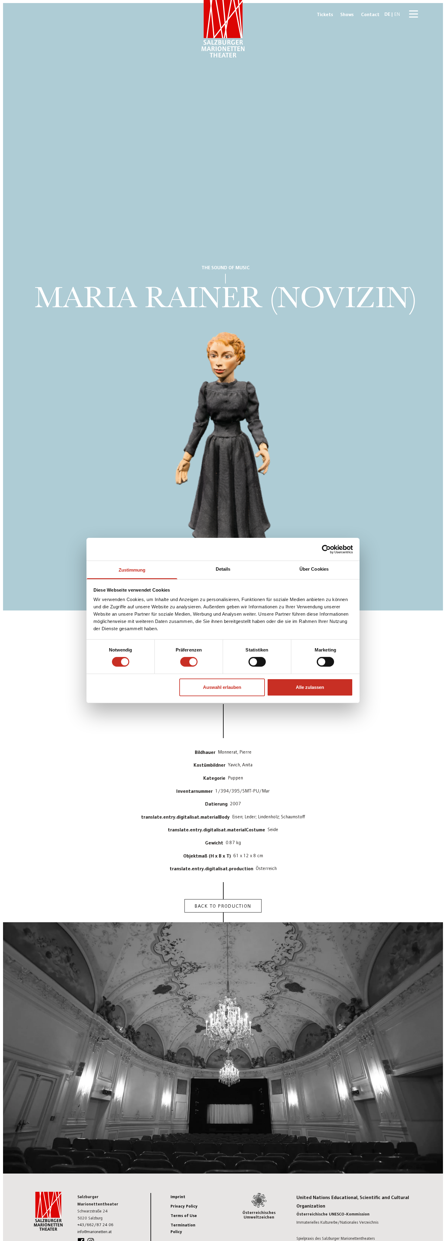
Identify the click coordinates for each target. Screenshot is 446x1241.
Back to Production (223, 905)
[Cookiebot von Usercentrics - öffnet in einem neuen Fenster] (326, 549)
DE (387, 13)
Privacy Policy (184, 1205)
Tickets (325, 14)
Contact (370, 14)
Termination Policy (183, 1228)
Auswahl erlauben (222, 687)
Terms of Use (184, 1215)
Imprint (178, 1196)
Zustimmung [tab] (132, 569)
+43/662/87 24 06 (95, 1224)
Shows (347, 14)
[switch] (189, 662)
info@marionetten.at (94, 1231)
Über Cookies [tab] (314, 569)
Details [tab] (223, 569)
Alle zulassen (310, 687)
